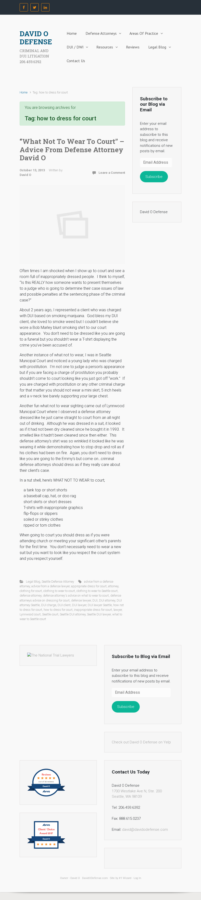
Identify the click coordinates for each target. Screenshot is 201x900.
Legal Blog (157, 47)
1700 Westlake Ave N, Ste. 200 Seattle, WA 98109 (137, 794)
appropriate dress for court (89, 586)
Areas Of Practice (143, 33)
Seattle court (50, 614)
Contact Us (76, 60)
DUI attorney (107, 600)
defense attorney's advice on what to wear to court (76, 595)
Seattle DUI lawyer (99, 614)
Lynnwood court (30, 614)
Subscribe (154, 176)
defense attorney (30, 595)
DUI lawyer (79, 605)
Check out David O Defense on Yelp (141, 742)
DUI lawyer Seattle (100, 605)
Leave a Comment (112, 172)
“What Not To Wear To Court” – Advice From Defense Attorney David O (72, 149)
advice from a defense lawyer (50, 586)
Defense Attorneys (101, 33)
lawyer (117, 610)
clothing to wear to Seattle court (97, 591)
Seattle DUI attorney (73, 614)
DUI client (64, 605)
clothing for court (31, 591)
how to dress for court (58, 610)
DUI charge (48, 605)
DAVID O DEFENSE (36, 37)
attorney (113, 586)
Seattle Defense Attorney (58, 581)
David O (25, 175)
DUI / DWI (75, 47)
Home (72, 33)
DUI (95, 600)
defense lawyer (81, 600)
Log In (137, 878)
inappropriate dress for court (93, 610)
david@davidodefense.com (145, 829)
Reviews (132, 47)
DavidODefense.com (95, 878)
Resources (104, 47)
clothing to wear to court (59, 591)
